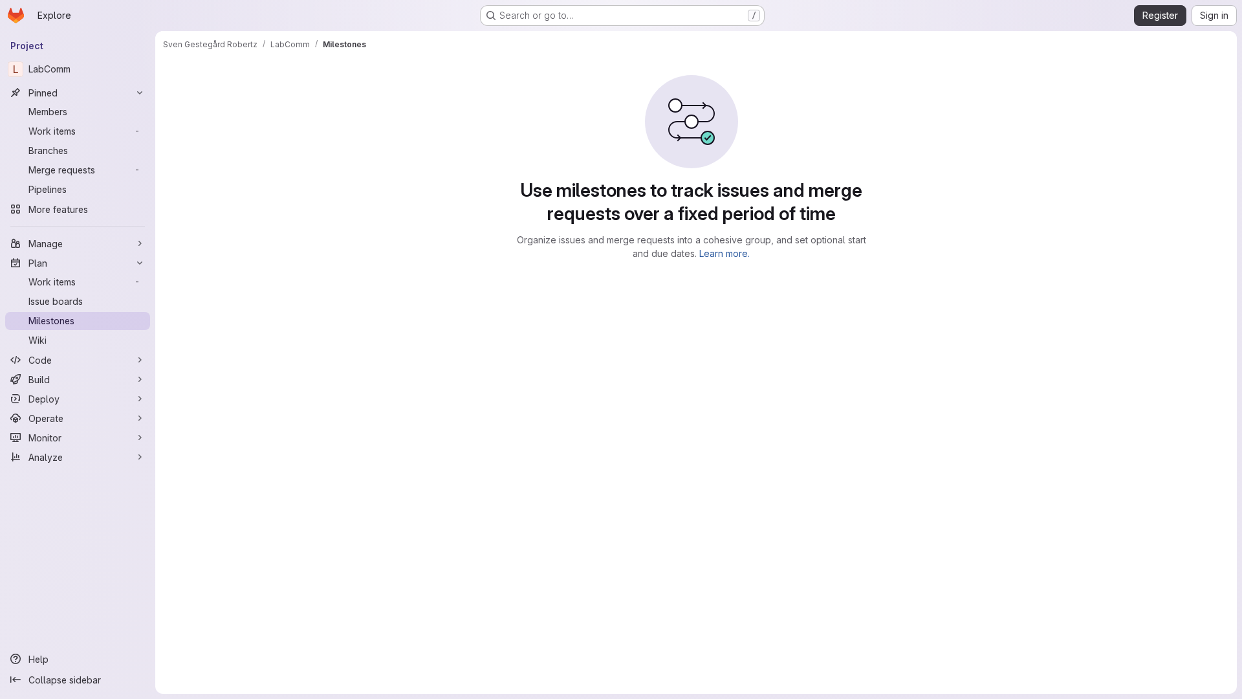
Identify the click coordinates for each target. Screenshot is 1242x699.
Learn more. (724, 253)
